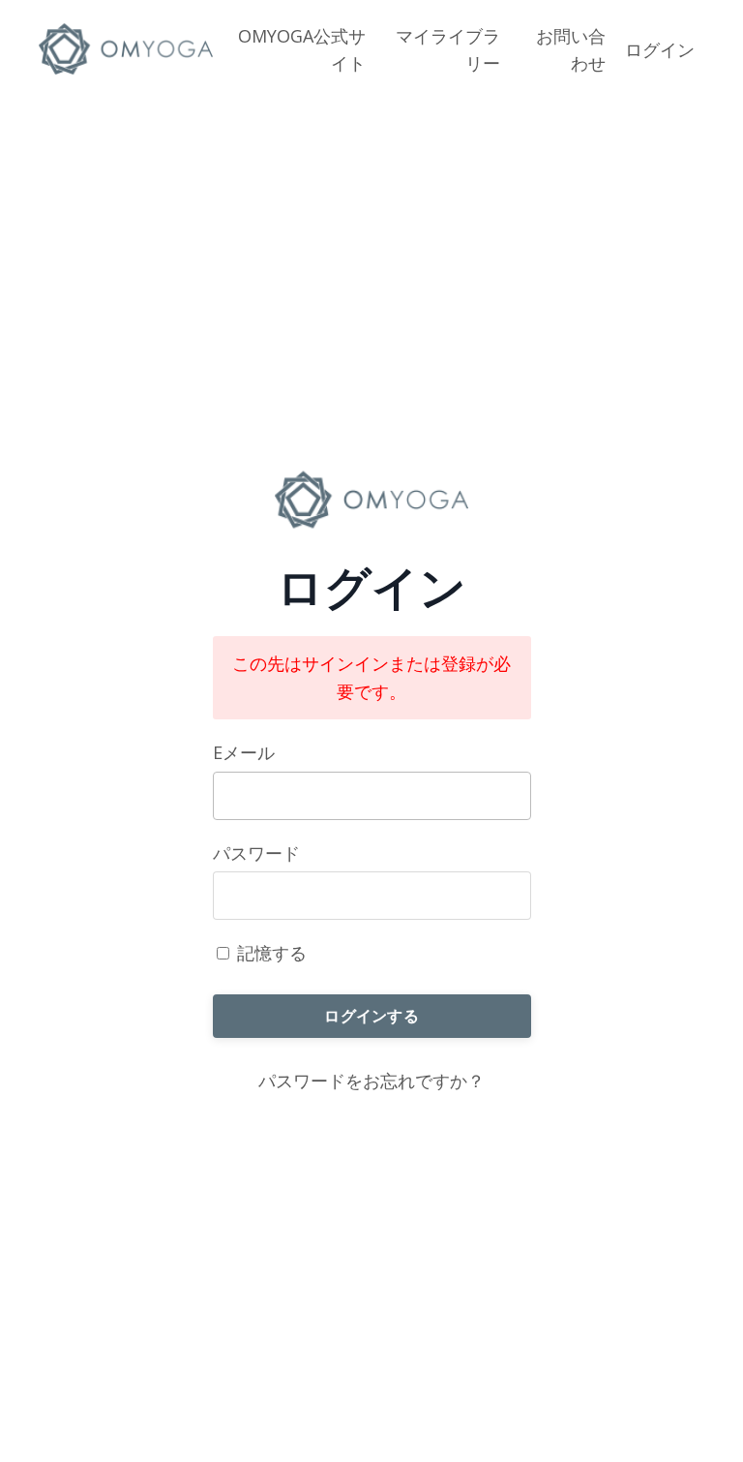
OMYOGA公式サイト (302, 50)
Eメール (244, 752)
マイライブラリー (448, 50)
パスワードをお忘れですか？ (371, 1080)
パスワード (256, 853)
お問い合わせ (571, 50)
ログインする (371, 1015)
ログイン (660, 49)
